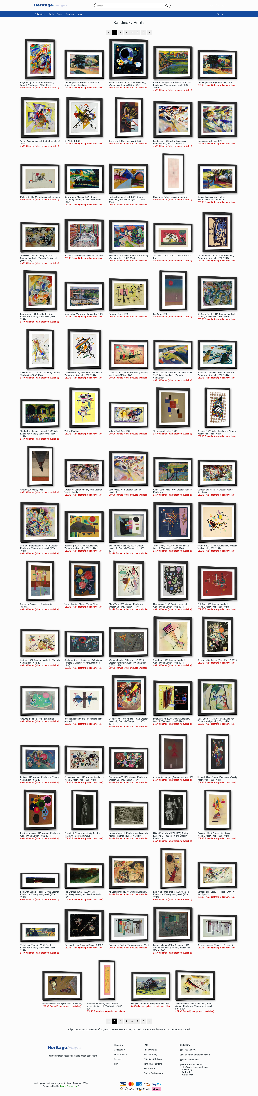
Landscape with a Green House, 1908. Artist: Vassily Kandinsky (82, 83)
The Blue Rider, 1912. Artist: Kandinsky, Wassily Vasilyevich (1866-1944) (216, 256)
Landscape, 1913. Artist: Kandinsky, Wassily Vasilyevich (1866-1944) (169, 142)
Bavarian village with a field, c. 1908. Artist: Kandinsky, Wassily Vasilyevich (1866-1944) (173, 85)
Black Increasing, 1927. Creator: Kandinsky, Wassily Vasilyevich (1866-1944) (40, 834)
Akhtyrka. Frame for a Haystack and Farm (150, 1003)
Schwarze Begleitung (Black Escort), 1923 (217, 660)
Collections (40, 14)
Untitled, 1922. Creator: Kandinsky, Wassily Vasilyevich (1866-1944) (40, 661)
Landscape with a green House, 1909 (215, 82)
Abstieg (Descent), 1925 (31, 489)
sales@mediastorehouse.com (196, 1054)
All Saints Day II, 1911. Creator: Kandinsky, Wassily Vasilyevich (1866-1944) (217, 315)
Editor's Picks (55, 14)
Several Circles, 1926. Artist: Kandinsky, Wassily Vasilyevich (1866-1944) (127, 83)
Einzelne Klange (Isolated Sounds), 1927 (83, 945)
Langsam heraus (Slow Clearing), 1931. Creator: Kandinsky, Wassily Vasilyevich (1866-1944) (171, 948)
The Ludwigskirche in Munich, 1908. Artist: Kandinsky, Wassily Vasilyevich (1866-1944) (40, 434)
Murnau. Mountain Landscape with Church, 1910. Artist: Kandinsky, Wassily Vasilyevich (172, 375)
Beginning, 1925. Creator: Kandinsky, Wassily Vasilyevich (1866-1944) (81, 547)
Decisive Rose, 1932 (118, 314)
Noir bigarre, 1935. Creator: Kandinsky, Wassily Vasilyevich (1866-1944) (171, 605)
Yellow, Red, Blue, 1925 (119, 431)
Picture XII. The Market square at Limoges (40, 197)
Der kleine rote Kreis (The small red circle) (62, 1003)
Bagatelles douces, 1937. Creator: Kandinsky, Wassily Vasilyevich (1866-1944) (105, 1006)
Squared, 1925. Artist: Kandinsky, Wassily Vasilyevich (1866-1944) (217, 432)
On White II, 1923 (72, 141)
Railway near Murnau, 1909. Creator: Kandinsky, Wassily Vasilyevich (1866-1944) (82, 199)
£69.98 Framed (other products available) (39, 87)
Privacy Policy (150, 1049)
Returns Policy (150, 1054)
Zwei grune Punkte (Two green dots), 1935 (129, 945)
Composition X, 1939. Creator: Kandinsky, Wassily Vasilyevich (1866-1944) (128, 778)
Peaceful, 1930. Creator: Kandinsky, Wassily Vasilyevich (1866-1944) (214, 834)
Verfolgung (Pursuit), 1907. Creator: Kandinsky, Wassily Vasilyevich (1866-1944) (38, 948)
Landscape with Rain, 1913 (210, 141)
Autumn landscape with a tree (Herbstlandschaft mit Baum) (211, 198)
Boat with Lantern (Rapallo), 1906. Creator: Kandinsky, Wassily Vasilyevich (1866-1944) (39, 894)
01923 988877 (189, 1049)
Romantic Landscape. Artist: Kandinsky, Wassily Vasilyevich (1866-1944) (216, 373)
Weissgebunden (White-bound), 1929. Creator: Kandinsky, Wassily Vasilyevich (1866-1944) (127, 663)
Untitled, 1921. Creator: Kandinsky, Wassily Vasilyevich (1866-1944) (217, 547)
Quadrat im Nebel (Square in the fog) (170, 197)
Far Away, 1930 (160, 314)
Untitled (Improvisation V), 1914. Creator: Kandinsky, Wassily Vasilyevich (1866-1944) (39, 548)
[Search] (166, 5)
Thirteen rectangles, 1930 (165, 431)
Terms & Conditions (153, 1064)
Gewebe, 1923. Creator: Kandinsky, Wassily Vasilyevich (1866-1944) (40, 373)
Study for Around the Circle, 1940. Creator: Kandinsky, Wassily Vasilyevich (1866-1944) (84, 663)
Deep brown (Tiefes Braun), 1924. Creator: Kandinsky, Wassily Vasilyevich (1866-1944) (128, 721)
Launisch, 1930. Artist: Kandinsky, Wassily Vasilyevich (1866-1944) (128, 373)
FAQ (146, 1045)
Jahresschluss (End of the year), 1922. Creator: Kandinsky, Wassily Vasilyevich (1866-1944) (193, 1006)
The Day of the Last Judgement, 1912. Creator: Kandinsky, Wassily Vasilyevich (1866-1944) (38, 258)
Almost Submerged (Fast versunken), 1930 (173, 777)
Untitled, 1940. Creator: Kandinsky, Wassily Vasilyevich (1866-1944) (217, 778)
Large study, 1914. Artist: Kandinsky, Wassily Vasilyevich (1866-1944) (37, 83)
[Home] (50, 8)
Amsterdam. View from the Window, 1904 (83, 314)
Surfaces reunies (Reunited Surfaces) (215, 945)
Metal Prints (149, 1068)
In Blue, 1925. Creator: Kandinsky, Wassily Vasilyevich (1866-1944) (39, 778)
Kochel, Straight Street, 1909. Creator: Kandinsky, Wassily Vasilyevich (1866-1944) (127, 199)
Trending (70, 14)
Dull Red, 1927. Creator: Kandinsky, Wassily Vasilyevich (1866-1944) (214, 605)
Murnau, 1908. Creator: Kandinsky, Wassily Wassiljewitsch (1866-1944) (128, 256)
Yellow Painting (71, 431)
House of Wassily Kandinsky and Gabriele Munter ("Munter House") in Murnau (128, 834)
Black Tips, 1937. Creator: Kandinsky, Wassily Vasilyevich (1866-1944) (126, 605)
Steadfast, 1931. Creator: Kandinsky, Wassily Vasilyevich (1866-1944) (170, 661)
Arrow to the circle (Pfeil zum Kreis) (37, 719)
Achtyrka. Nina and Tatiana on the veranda (83, 255)
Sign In (220, 14)
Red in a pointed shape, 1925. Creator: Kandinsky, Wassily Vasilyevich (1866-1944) (171, 894)
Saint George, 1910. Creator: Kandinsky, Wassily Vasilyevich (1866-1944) (216, 720)
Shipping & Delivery (153, 1059)
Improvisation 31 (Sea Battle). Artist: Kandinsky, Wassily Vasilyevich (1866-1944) (38, 316)
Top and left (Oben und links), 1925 (125, 141)
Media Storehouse (69, 1086)
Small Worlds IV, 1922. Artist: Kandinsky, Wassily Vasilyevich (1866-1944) (83, 373)
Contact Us (185, 1045)
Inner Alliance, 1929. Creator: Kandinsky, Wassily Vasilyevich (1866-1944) (171, 720)
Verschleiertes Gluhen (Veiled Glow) (81, 604)
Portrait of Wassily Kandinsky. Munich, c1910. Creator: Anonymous (82, 834)
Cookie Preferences (153, 1073)
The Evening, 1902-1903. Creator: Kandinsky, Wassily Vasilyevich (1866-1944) (82, 894)
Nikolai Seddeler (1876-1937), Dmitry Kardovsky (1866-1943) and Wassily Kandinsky (170, 836)
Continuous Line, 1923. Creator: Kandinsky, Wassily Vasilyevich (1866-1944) (84, 778)
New (80, 14)
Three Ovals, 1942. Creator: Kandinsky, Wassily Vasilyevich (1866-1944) (171, 547)
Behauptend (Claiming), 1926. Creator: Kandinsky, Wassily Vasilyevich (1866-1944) (127, 548)
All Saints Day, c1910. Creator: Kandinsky (128, 892)
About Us (118, 1045)
